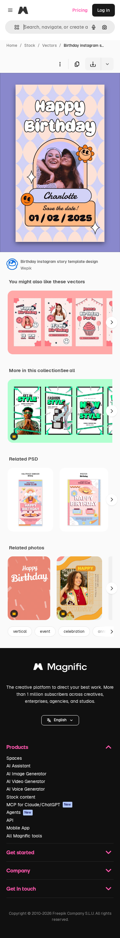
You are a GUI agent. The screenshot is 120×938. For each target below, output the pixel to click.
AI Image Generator (26, 774)
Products (17, 747)
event (45, 631)
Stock (29, 45)
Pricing (80, 10)
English (60, 720)
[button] (60, 720)
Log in (103, 10)
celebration (74, 631)
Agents (18, 812)
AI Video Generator (25, 781)
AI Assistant (18, 766)
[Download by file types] (107, 64)
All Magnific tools (24, 836)
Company (18, 870)
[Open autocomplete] (14, 27)
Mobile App (17, 828)
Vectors (49, 45)
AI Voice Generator (25, 789)
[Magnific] (60, 668)
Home (11, 45)
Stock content (20, 797)
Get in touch (21, 888)
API (9, 820)
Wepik (26, 268)
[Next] (111, 322)
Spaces (14, 758)
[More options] (59, 64)
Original (41, 85)
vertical (20, 631)
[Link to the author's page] (12, 265)
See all (67, 370)
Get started (20, 852)
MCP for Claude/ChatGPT (38, 805)
